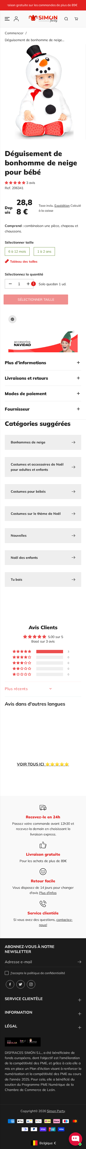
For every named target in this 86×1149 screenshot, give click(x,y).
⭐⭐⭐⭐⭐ (43, 764)
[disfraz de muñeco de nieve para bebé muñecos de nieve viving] (44, 91)
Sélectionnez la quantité (24, 274)
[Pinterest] (12, 319)
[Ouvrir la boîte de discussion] (75, 1139)
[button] (15, 183)
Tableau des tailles (24, 261)
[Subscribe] (79, 962)
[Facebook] (10, 984)
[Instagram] (31, 984)
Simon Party (56, 1111)
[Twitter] (20, 984)
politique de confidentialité (46, 973)
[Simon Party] (43, 19)
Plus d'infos (48, 893)
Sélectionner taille (19, 242)
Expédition (62, 205)
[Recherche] (66, 18)
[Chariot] (76, 18)
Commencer (14, 33)
